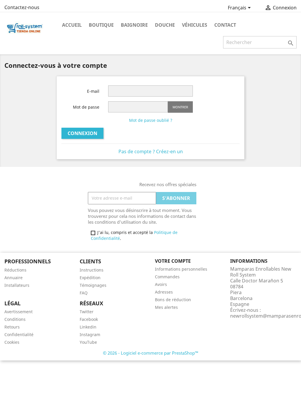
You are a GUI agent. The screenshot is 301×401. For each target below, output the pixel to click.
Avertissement (18, 311)
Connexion (82, 133)
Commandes (167, 276)
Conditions (15, 319)
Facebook (89, 319)
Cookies (11, 342)
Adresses (164, 292)
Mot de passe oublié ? (150, 120)
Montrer (180, 107)
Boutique (101, 25)
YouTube (88, 342)
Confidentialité (19, 334)
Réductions (15, 270)
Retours (12, 327)
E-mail (93, 91)
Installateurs (16, 285)
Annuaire (13, 277)
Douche (165, 25)
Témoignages (93, 285)
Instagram (90, 334)
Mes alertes (166, 307)
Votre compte (173, 261)
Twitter (86, 311)
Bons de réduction (173, 299)
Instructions (91, 270)
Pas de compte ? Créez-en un (150, 151)
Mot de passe (86, 107)
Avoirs (161, 284)
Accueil (72, 25)
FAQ (84, 293)
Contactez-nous (21, 7)
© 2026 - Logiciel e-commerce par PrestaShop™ (150, 353)
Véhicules (194, 25)
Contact (225, 25)
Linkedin (88, 327)
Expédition (90, 277)
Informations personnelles (181, 269)
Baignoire (134, 25)
